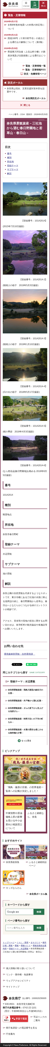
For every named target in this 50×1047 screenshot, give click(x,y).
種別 (9, 157)
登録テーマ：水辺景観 (22, 681)
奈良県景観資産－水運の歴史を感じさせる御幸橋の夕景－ (25, 731)
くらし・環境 (22, 942)
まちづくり (35, 942)
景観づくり (26, 945)
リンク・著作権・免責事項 (19, 974)
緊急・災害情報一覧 (36, 66)
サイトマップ (12, 987)
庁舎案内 (10, 1034)
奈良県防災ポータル (36, 98)
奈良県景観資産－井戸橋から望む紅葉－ (25, 700)
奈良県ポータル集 (38, 894)
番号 (9, 153)
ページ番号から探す (19, 920)
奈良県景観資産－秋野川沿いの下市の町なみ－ (25, 720)
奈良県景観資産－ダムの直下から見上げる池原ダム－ (25, 709)
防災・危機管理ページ (35, 74)
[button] (26, 4)
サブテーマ (12, 169)
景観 (17, 945)
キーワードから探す (19, 904)
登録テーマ (12, 165)
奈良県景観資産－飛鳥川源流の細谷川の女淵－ (25, 691)
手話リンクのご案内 (40, 1019)
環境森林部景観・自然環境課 (19, 654)
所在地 (10, 161)
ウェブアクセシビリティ (18, 980)
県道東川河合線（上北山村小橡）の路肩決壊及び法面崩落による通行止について (26, 55)
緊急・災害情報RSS (35, 70)
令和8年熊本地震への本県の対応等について (26, 27)
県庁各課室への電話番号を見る (21, 1028)
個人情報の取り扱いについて (20, 968)
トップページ (8, 942)
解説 (9, 173)
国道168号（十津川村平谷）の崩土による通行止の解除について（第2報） (26, 40)
